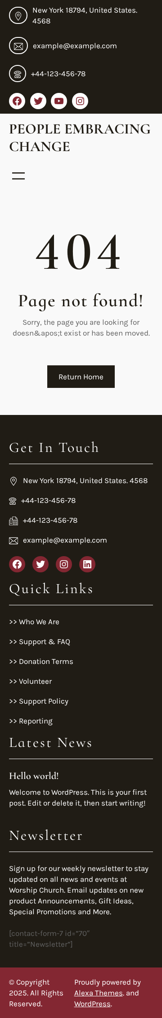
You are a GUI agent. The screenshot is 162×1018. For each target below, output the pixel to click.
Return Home (81, 376)
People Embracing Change (80, 137)
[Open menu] (18, 175)
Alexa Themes (98, 992)
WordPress (92, 1003)
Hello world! (34, 776)
